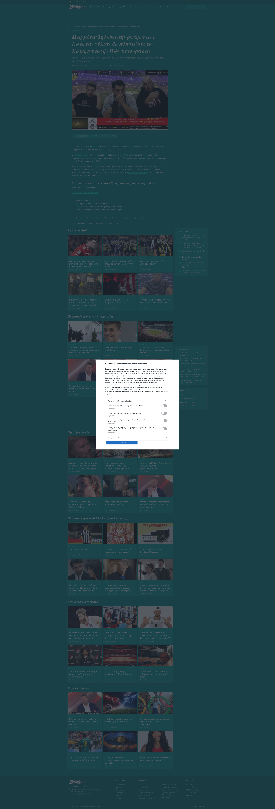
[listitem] (137, 401)
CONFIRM (122, 442)
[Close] (175, 364)
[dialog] (137, 404)
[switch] (164, 405)
